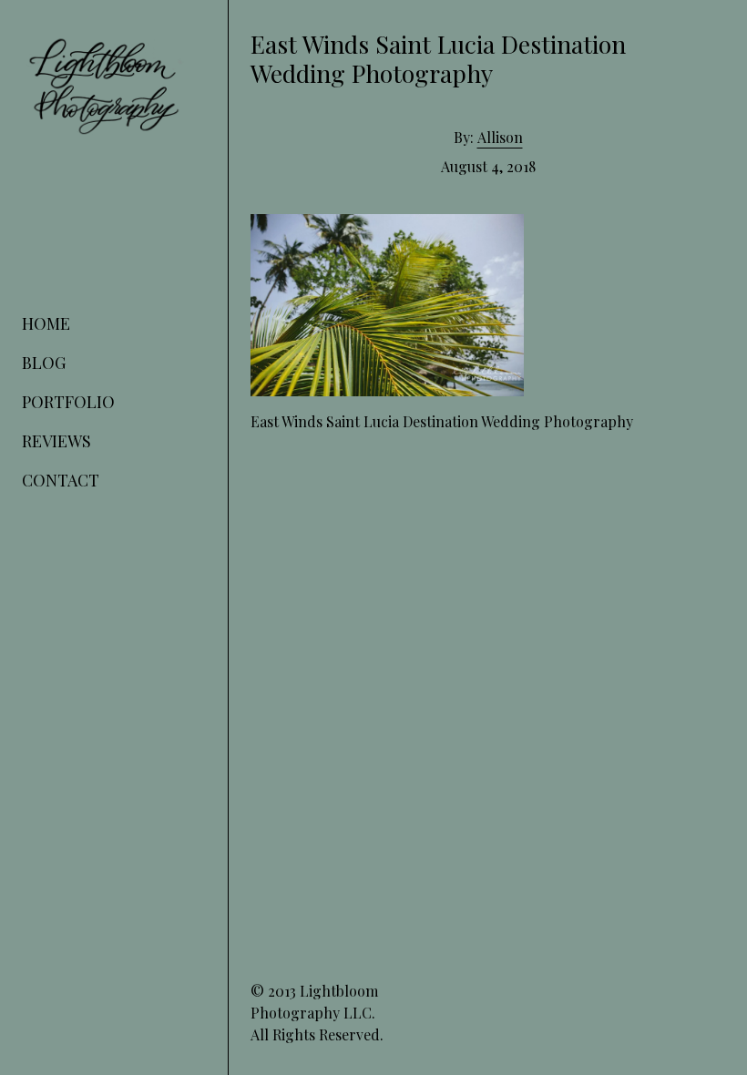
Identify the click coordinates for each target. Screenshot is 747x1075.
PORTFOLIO (68, 402)
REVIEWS (56, 441)
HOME (46, 323)
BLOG (44, 363)
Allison (500, 137)
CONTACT (60, 480)
